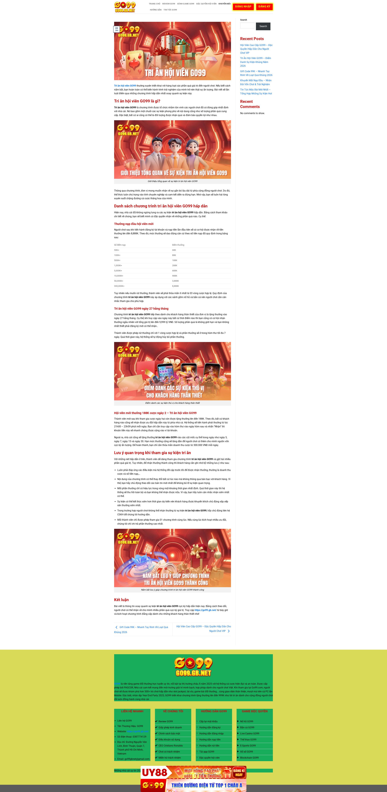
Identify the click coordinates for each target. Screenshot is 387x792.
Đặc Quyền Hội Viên (206, 4)
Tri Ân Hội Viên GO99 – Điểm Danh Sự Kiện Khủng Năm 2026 (255, 62)
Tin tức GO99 (170, 10)
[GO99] (193, 785)
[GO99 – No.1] (129, 7)
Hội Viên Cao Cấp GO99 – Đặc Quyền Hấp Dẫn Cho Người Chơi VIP (256, 49)
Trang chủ (154, 4)
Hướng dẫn (155, 10)
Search (243, 20)
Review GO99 (168, 4)
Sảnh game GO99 (185, 4)
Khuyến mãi (225, 4)
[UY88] (193, 772)
